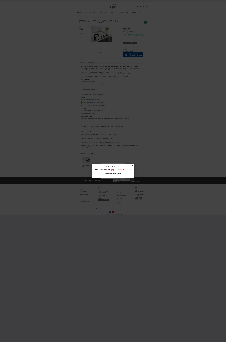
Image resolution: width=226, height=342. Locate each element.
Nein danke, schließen (113, 175)
